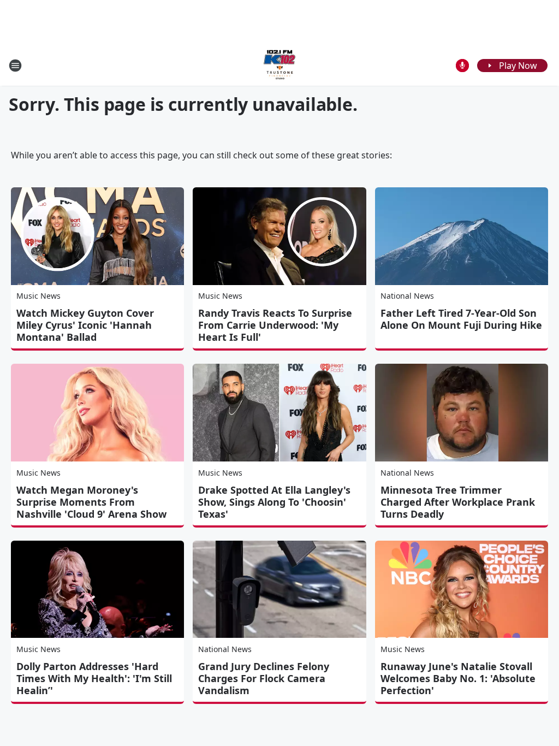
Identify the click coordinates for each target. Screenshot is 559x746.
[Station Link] (279, 65)
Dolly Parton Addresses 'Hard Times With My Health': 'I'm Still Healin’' (94, 678)
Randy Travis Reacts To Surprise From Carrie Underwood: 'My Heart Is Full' (275, 325)
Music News (38, 296)
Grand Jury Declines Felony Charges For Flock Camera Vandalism (263, 678)
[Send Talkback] (462, 65)
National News (407, 296)
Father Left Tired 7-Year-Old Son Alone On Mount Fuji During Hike (461, 319)
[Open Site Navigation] (15, 65)
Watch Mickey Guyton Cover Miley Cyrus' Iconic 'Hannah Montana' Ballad (85, 325)
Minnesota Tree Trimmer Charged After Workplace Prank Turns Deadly (457, 502)
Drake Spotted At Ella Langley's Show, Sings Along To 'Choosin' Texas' (274, 502)
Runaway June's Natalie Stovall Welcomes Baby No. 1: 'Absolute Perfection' (458, 678)
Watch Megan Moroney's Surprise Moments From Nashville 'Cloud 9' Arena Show (91, 502)
